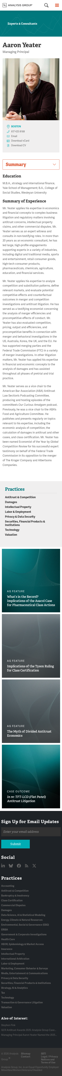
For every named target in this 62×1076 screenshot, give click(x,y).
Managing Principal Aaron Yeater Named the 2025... (29, 1035)
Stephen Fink (8, 1025)
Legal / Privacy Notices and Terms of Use (49, 1059)
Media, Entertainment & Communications (24, 973)
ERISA (4, 929)
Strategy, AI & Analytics (14, 987)
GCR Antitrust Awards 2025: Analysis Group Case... (28, 1030)
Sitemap (25, 1053)
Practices (11, 878)
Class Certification (12, 900)
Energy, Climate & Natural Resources (22, 919)
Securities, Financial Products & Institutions (26, 983)
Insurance (6, 949)
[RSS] (27, 866)
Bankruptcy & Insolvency (15, 895)
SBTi (43, 1053)
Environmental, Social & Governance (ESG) (25, 924)
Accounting (7, 885)
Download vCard (20, 140)
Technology (12, 530)
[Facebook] (19, 866)
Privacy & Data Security (20, 516)
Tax (3, 992)
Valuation (11, 535)
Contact (25, 1056)
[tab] (31, 164)
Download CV (18, 145)
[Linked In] (3, 866)
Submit (15, 844)
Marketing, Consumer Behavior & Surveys (24, 968)
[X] (34, 866)
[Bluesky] (11, 866)
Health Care (8, 939)
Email (14, 136)
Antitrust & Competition (20, 497)
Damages (11, 502)
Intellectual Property (18, 507)
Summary (16, 164)
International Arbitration (15, 958)
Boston (16, 126)
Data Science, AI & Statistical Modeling (23, 915)
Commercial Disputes (13, 905)
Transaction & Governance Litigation (22, 1002)
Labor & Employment (18, 512)
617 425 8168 (18, 131)
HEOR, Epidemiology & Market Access (22, 944)
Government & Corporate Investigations (23, 934)
